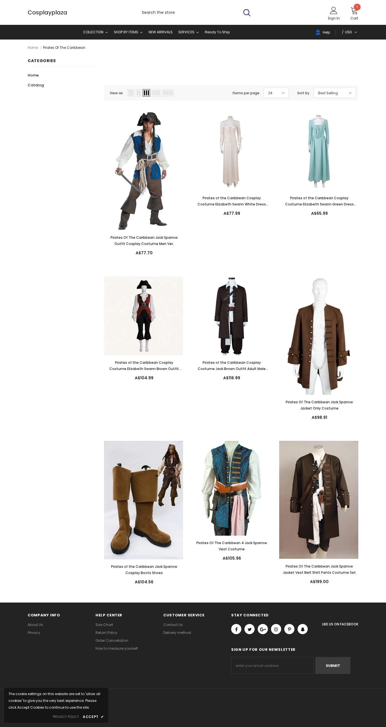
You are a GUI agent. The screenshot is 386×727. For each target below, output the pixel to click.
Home (33, 47)
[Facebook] (236, 629)
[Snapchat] (303, 629)
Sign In (334, 18)
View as (116, 93)
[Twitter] (249, 629)
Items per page (246, 93)
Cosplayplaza (33, 12)
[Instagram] (276, 629)
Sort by (303, 93)
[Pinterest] (289, 629)
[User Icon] (333, 10)
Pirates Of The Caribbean (64, 47)
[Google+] (263, 629)
